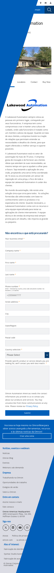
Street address (12, 302)
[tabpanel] (27, 156)
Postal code (10, 337)
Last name (10, 274)
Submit (18, 413)
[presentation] (4, 10)
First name (10, 262)
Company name (13, 251)
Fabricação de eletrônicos (15, 549)
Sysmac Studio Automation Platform (19, 554)
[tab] (8, 82)
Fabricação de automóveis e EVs (18, 558)
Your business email (15, 239)
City (7, 314)
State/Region (10, 326)
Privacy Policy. (32, 406)
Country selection (13, 349)
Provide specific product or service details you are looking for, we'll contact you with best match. (27, 362)
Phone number (12, 286)
